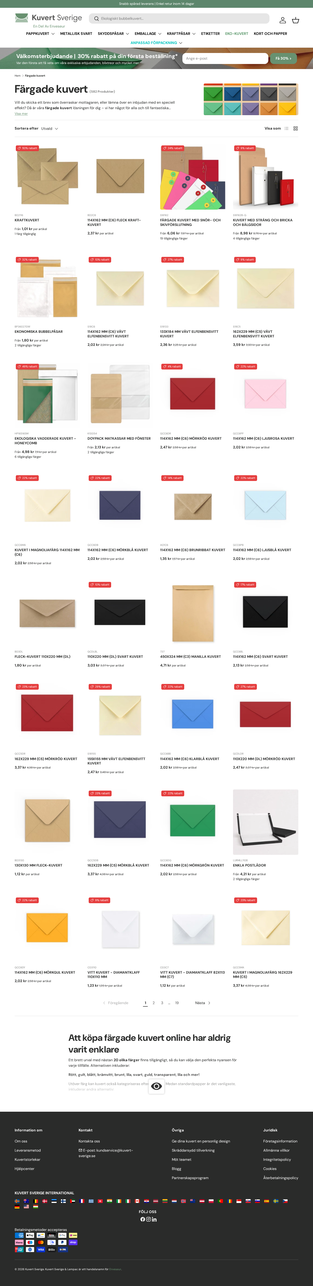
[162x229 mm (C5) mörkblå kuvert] (120, 822)
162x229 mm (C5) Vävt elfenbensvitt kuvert (253, 334)
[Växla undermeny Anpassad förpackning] (180, 43)
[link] (115, 1003)
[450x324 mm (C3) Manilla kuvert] (193, 613)
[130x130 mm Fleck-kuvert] (47, 822)
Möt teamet (181, 1159)
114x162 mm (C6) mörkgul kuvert (45, 972)
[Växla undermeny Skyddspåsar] (127, 33)
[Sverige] (275, 1200)
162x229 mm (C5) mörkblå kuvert (118, 865)
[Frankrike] (81, 1200)
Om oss (21, 1141)
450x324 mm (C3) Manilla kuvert (190, 656)
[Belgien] (35, 1200)
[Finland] (63, 1200)
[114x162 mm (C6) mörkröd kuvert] (193, 395)
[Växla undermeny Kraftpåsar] (194, 33)
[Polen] (211, 1200)
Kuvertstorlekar (27, 1159)
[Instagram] (148, 1219)
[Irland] (118, 1200)
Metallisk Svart (76, 33)
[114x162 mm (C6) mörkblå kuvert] (120, 507)
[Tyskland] (17, 1206)
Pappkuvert (37, 33)
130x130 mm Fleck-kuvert (38, 865)
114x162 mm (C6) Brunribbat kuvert (192, 550)
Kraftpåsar (178, 33)
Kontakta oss (89, 1141)
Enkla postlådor (249, 865)
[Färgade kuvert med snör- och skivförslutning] (193, 177)
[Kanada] (137, 1200)
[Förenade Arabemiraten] (72, 1200)
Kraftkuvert (27, 220)
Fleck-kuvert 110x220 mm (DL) (42, 656)
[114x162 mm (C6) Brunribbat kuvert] (193, 507)
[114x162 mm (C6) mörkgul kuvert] (47, 929)
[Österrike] (202, 1200)
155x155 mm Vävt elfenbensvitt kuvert (116, 761)
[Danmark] (44, 1200)
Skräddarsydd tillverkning (193, 1150)
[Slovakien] (248, 1200)
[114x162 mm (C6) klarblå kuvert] (193, 715)
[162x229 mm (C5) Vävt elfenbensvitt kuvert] (266, 288)
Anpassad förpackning (154, 42)
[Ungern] (35, 1206)
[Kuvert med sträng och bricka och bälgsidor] (266, 177)
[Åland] (17, 1200)
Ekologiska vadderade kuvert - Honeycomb (45, 440)
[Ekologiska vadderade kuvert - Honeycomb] (47, 395)
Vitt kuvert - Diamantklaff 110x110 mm (114, 974)
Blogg (176, 1168)
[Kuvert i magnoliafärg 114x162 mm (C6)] (47, 507)
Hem (18, 76)
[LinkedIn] (154, 1219)
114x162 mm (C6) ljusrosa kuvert (263, 438)
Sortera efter (26, 128)
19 (177, 1002)
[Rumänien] (229, 1200)
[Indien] (109, 1200)
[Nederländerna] (174, 1200)
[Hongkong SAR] (100, 1200)
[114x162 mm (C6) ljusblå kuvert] (266, 507)
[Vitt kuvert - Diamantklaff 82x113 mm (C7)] (193, 929)
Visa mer (21, 113)
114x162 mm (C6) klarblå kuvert (189, 759)
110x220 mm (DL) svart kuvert (115, 656)
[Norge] (183, 1200)
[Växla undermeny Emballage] (159, 33)
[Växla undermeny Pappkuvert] (53, 33)
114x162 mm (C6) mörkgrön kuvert (192, 865)
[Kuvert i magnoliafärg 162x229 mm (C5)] (266, 929)
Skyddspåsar (111, 33)
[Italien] (128, 1200)
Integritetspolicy (277, 1159)
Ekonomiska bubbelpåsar (39, 331)
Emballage (145, 33)
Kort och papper (270, 33)
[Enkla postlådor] (266, 822)
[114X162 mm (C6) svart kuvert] (266, 613)
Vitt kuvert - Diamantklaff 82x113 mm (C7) (192, 974)
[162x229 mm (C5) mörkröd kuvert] (47, 715)
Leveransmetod (28, 1150)
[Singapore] (238, 1200)
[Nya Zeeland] (192, 1200)
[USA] (26, 1206)
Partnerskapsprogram (190, 1177)
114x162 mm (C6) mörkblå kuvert (118, 550)
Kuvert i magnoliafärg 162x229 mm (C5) (262, 974)
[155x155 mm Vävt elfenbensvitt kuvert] (120, 715)
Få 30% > (283, 58)
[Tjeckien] (285, 1200)
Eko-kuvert (236, 33)
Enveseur (115, 1269)
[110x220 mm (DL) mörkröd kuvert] (266, 715)
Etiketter (210, 33)
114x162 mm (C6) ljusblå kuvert (262, 550)
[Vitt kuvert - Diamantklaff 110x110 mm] (120, 929)
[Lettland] (155, 1200)
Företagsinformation (280, 1141)
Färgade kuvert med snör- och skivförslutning (190, 222)
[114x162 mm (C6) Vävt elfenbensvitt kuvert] (120, 288)
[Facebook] (142, 1219)
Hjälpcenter (24, 1168)
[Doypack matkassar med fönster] (120, 395)
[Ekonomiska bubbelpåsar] (47, 288)
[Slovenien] (257, 1200)
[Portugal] (220, 1200)
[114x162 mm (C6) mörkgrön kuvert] (193, 822)
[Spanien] (266, 1200)
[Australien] (26, 1200)
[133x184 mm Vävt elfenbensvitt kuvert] (193, 288)
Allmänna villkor (276, 1150)
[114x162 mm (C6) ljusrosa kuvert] (266, 395)
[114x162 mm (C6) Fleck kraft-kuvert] (120, 177)
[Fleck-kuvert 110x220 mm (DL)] (47, 613)
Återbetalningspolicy (280, 1177)
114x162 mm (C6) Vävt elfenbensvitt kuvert (108, 334)
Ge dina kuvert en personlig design (201, 1141)
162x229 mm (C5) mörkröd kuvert (46, 759)
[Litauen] (164, 1200)
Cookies (270, 1168)
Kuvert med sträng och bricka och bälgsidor (263, 222)
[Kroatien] (146, 1200)
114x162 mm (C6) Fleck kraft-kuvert (114, 222)
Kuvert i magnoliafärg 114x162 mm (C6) (47, 552)
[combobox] (179, 18)
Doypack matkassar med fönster (119, 438)
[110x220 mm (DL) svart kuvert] (120, 613)
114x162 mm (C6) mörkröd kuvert (191, 438)
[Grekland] (91, 1200)
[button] (296, 20)
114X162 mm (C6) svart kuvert (260, 656)
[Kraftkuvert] (47, 177)
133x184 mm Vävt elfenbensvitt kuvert (189, 334)
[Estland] (54, 1200)
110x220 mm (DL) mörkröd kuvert (264, 759)
